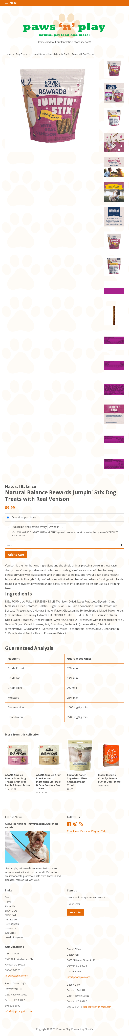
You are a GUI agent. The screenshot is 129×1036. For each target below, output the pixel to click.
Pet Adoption (12, 923)
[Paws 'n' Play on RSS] (81, 824)
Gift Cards (10, 932)
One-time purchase (24, 517)
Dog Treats (21, 54)
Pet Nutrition (11, 919)
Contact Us (10, 928)
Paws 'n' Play (63, 1029)
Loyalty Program (14, 937)
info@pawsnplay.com (16, 975)
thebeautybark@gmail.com (97, 1006)
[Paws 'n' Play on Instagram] (75, 824)
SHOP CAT (10, 915)
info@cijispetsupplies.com (19, 1011)
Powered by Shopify (82, 1029)
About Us (10, 906)
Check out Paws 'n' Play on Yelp (86, 831)
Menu (12, 2)
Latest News (13, 817)
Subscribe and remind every (29, 527)
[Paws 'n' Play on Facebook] (69, 824)
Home (8, 54)
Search (8, 897)
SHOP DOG (11, 910)
